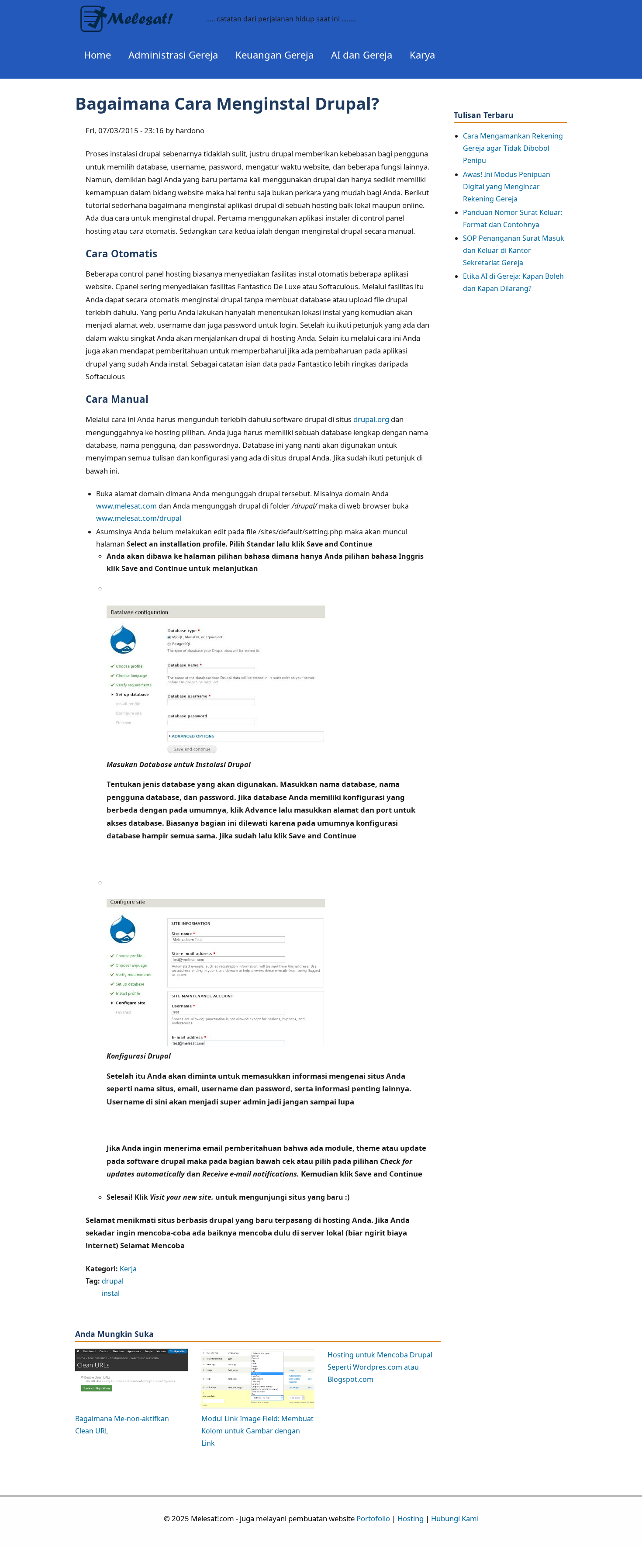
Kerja (128, 1269)
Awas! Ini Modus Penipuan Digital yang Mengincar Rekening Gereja (506, 187)
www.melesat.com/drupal (138, 518)
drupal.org (371, 419)
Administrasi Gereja (173, 54)
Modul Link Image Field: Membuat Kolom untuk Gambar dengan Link (257, 1431)
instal (111, 1293)
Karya (422, 54)
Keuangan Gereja (274, 54)
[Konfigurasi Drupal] (216, 1044)
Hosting (410, 1518)
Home (97, 54)
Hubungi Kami (455, 1518)
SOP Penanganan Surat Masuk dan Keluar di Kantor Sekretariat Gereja (513, 250)
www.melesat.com (126, 506)
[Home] (136, 12)
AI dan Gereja (361, 54)
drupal (113, 1281)
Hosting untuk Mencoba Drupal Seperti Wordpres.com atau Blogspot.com (380, 1367)
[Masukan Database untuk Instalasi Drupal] (216, 752)
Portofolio (373, 1518)
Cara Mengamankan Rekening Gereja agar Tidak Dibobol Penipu (513, 148)
